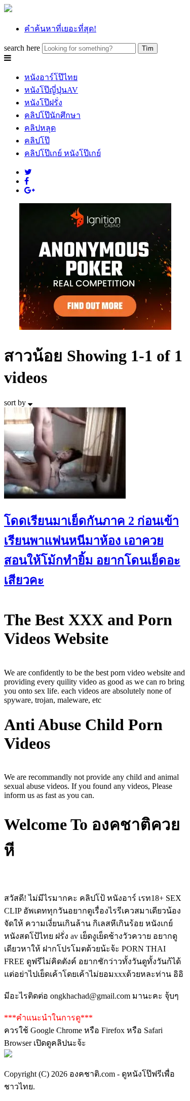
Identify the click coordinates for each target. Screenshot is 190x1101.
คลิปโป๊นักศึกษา (52, 115)
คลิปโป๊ (37, 140)
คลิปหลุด (40, 128)
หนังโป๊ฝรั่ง (43, 102)
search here (22, 48)
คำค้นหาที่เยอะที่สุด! (60, 28)
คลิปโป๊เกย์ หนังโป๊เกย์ (62, 153)
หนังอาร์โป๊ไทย (51, 77)
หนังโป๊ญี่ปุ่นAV (51, 90)
